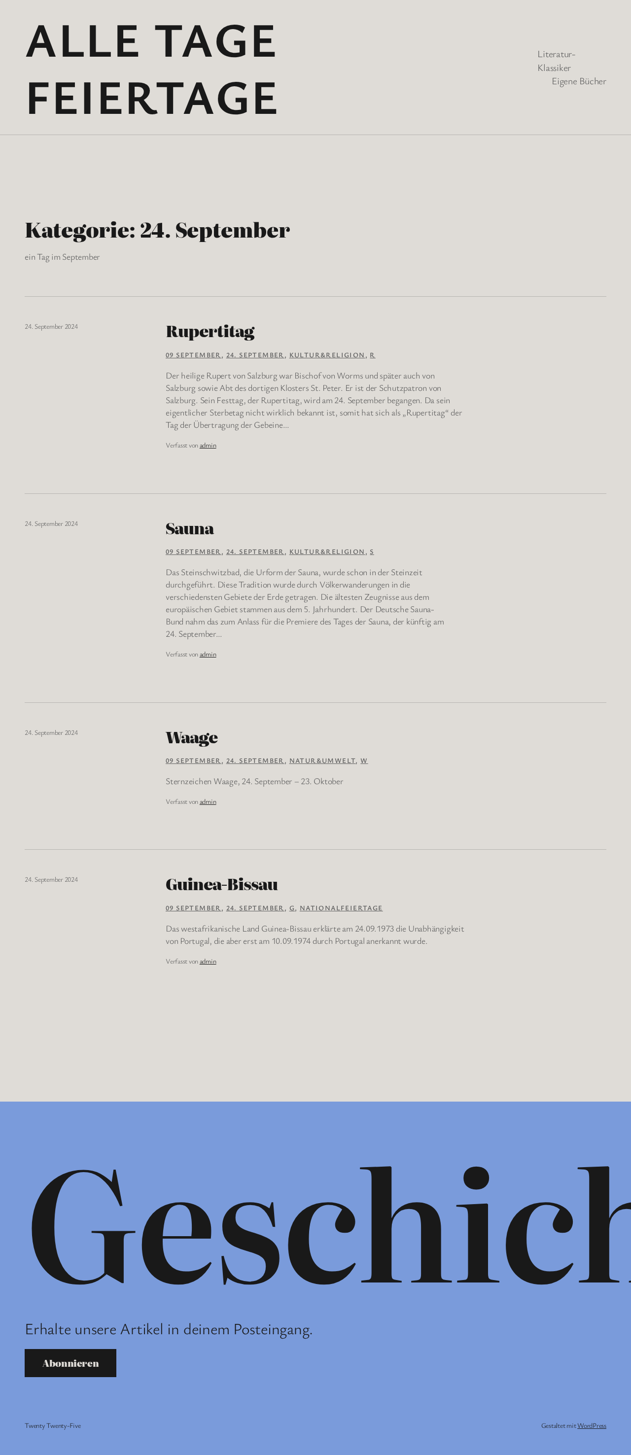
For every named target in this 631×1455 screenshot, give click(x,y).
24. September (255, 354)
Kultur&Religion (327, 354)
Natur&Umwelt (322, 760)
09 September (193, 354)
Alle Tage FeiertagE (152, 67)
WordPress (591, 1425)
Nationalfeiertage (341, 907)
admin (208, 445)
